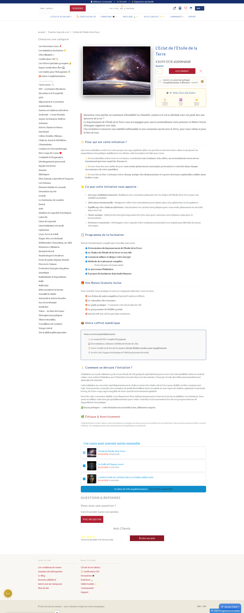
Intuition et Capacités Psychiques (55, 213)
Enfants (42, 170)
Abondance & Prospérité (51, 93)
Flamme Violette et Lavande (52, 187)
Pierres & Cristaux (48, 264)
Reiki (41, 281)
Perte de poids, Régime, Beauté (54, 260)
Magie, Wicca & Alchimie (51, 238)
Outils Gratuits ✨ (154, 16)
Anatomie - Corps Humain (52, 114)
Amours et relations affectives (53, 110)
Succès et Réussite (48, 302)
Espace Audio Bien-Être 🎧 (52, 67)
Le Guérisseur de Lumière (51, 200)
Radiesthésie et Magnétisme (52, 277)
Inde (41, 208)
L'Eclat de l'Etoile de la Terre (111, 451)
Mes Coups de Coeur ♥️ (50, 153)
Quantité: (160, 66)
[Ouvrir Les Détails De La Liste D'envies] (185, 8)
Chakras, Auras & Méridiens (52, 140)
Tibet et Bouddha (47, 319)
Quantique (44, 272)
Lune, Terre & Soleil (48, 234)
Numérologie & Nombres (51, 255)
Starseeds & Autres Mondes (52, 298)
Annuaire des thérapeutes (50, 571)
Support (192, 16)
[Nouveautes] (174, 8)
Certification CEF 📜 (48, 59)
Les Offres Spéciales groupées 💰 (55, 63)
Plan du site (43, 588)
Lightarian (44, 230)
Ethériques (44, 174)
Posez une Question (92, 519)
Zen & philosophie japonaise (52, 332)
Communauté (177, 16)
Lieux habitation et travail (51, 225)
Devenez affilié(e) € (47, 580)
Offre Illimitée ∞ (46, 55)
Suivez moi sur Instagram (50, 584)
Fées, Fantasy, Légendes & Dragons (56, 178)
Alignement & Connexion (51, 102)
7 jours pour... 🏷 (46, 84)
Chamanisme (45, 144)
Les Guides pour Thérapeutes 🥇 (54, 72)
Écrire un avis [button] (147, 538)
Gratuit (42, 196)
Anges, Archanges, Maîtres (52, 119)
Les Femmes (45, 183)
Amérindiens (45, 106)
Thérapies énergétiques (50, 315)
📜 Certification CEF (86, 16)
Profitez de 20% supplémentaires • (143, 489)
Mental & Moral (46, 251)
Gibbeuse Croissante (102, 2)
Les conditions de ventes (49, 567)
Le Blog (41, 576)
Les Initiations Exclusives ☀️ (52, 50)
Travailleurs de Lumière (50, 324)
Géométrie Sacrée (47, 191)
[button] (225, 611)
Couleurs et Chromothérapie (53, 149)
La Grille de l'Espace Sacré (111, 464)
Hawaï (42, 204)
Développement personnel (52, 161)
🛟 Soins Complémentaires (52, 76)
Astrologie (44, 131)
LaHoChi (43, 217)
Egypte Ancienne (47, 166)
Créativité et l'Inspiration (51, 157)
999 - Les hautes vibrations (52, 89)
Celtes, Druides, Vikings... (51, 136)
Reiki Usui (43, 285)
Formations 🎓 (109, 16)
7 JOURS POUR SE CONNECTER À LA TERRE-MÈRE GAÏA (125, 477)
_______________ (46, 80)
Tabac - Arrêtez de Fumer (51, 311)
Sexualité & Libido (47, 294)
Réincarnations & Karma (51, 289)
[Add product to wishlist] (200, 70)
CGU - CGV (201, 606)
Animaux (43, 123)
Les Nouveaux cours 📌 (50, 46)
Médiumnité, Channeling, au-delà (55, 242)
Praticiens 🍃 (130, 16)
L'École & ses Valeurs (61, 16)
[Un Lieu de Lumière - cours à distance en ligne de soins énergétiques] (122, 8)
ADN (41, 97)
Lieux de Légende (47, 221)
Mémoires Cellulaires (49, 247)
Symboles (43, 307)
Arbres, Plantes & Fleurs (50, 127)
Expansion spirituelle (144, 2)
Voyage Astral (45, 328)
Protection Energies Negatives (54, 268)
